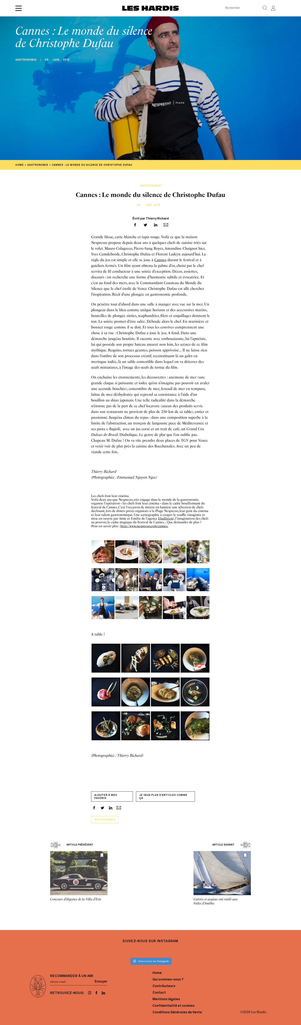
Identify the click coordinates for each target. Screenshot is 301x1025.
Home (157, 973)
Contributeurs (164, 986)
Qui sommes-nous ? (168, 979)
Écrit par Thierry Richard (150, 218)
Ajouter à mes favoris (105, 797)
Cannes (160, 260)
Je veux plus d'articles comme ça (163, 797)
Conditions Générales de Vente (177, 1012)
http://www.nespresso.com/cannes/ (144, 526)
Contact (159, 992)
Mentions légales (166, 999)
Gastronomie (104, 820)
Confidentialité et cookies (174, 1006)
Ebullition (165, 518)
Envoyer (101, 981)
